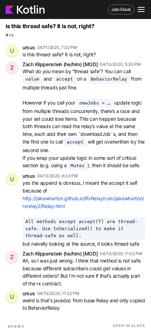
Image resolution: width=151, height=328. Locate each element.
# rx (10, 35)
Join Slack (121, 9)
